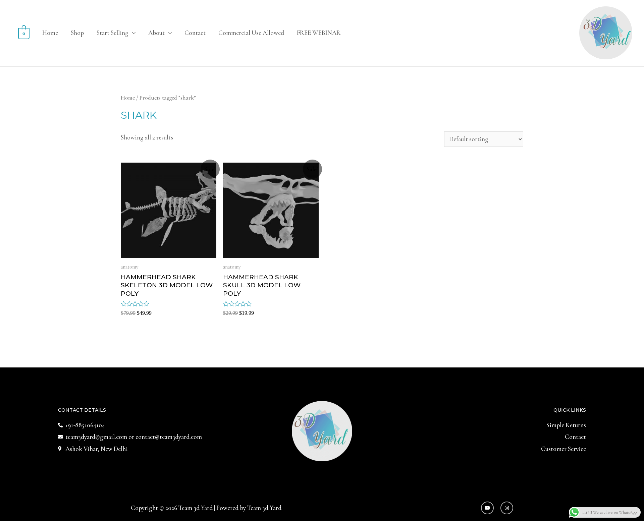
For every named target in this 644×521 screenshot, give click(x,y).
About (156, 33)
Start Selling (112, 33)
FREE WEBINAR (319, 33)
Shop (77, 33)
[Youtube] (487, 508)
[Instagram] (506, 508)
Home (50, 33)
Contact (195, 33)
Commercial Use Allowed (251, 33)
